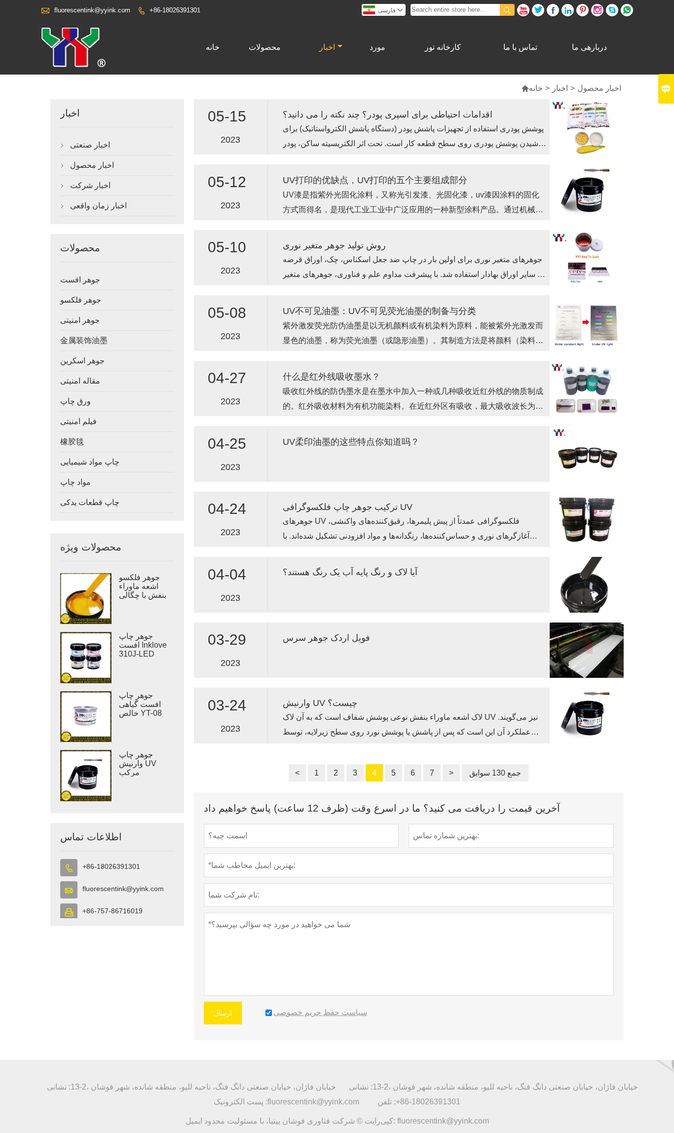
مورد (377, 47)
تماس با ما (520, 47)
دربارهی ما (589, 47)
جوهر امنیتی (80, 320)
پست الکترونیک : (240, 1101)
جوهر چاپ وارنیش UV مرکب (137, 763)
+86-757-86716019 (112, 911)
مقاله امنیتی (80, 381)
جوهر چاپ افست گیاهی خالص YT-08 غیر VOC (140, 708)
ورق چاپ (75, 401)
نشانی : (59, 1087)
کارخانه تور (443, 47)
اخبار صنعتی (90, 145)
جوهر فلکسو (80, 300)
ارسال (223, 1013)
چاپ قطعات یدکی (89, 502)
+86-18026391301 (175, 10)
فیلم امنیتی (78, 421)
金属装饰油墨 (84, 340)
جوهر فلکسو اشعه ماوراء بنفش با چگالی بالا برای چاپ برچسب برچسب (146, 595)
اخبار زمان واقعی (98, 205)
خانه (213, 47)
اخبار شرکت (90, 185)
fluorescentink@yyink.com (92, 10)
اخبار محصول (92, 165)
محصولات (265, 47)
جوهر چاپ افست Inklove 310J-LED (143, 645)
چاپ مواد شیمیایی (89, 462)
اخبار (327, 47)
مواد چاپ (75, 482)
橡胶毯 (72, 441)
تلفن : (386, 1101)
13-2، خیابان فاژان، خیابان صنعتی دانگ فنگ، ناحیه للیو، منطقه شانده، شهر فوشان (203, 1087)
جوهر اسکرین (82, 360)
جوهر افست (80, 279)
